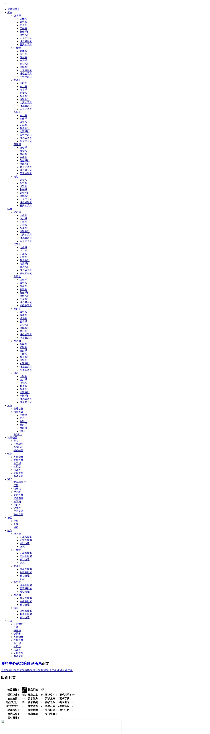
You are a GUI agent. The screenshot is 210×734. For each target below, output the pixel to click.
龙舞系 (23, 93)
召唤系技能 (26, 588)
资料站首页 (13, 9)
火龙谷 (17, 469)
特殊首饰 (18, 411)
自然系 (23, 154)
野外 (16, 521)
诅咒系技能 (26, 611)
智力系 (23, 183)
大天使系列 (26, 38)
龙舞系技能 (26, 572)
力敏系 (23, 83)
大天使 (53, 670)
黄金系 (37, 670)
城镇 (16, 527)
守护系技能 (26, 540)
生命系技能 (26, 601)
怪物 (9, 453)
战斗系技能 (26, 585)
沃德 (16, 485)
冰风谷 (17, 466)
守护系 (23, 28)
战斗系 (23, 122)
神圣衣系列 (26, 273)
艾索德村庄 (20, 482)
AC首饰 (18, 434)
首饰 (9, 405)
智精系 (23, 147)
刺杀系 (23, 189)
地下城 (17, 463)
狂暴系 (23, 25)
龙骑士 (17, 80)
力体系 (23, 18)
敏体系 (23, 118)
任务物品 (18, 450)
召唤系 (23, 125)
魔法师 (17, 144)
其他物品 (12, 437)
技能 (9, 530)
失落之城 (18, 473)
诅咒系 (23, 186)
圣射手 (17, 112)
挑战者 (61, 670)
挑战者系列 (26, 41)
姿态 (22, 546)
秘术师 (17, 15)
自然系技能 (26, 598)
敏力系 (23, 86)
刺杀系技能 (26, 614)
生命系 (23, 157)
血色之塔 (18, 476)
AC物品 (18, 447)
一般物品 (18, 444)
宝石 (16, 440)
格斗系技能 (26, 569)
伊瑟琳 (17, 492)
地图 (9, 517)
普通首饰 (18, 408)
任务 (9, 620)
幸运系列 (25, 267)
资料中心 (8, 663)
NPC (9, 479)
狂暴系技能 (26, 537)
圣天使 (69, 670)
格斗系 (23, 89)
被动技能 (25, 543)
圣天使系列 (26, 44)
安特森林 (18, 457)
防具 (9, 209)
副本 (16, 524)
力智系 (23, 180)
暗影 (16, 176)
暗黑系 (45, 670)
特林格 (17, 488)
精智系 (23, 151)
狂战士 (17, 47)
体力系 (23, 22)
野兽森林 (18, 460)
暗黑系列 (25, 35)
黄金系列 (25, 31)
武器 (9, 12)
